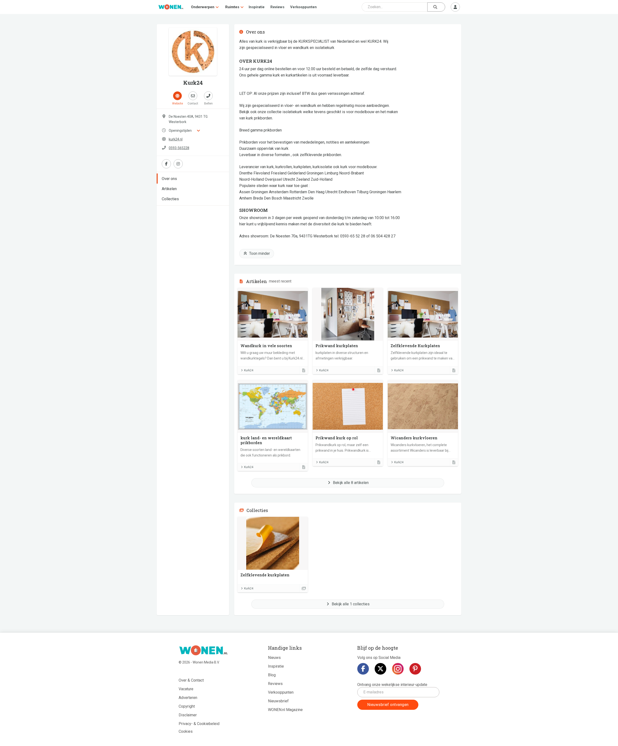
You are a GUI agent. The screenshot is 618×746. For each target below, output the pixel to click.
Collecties (170, 199)
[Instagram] (398, 669)
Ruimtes (232, 7)
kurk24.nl (176, 139)
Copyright (187, 706)
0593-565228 (179, 148)
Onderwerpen (202, 7)
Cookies (186, 731)
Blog (272, 675)
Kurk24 (248, 370)
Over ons (169, 178)
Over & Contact (191, 680)
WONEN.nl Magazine (285, 709)
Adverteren (188, 697)
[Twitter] (380, 669)
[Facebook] (363, 669)
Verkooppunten (303, 7)
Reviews (277, 7)
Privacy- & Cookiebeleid (199, 723)
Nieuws (274, 657)
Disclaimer (188, 715)
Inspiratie (257, 7)
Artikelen (169, 188)
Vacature (186, 689)
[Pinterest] (415, 669)
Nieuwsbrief (278, 701)
